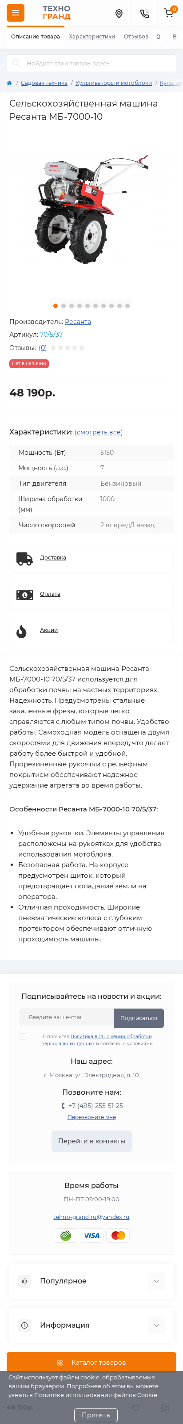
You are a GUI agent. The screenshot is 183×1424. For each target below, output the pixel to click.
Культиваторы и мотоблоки (114, 83)
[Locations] (118, 13)
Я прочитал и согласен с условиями (97, 1040)
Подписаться (138, 1018)
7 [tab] (103, 306)
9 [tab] (119, 306)
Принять (96, 1415)
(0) (43, 348)
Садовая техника (44, 83)
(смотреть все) (99, 432)
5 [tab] (87, 306)
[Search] (16, 63)
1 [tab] (55, 306)
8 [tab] (111, 306)
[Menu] (15, 13)
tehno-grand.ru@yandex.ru (91, 1217)
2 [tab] (63, 306)
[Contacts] (144, 13)
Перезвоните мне (92, 1117)
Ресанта (78, 322)
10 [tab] (127, 306)
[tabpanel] (91, 209)
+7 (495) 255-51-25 (95, 1106)
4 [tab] (79, 306)
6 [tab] (95, 306)
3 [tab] (71, 306)
